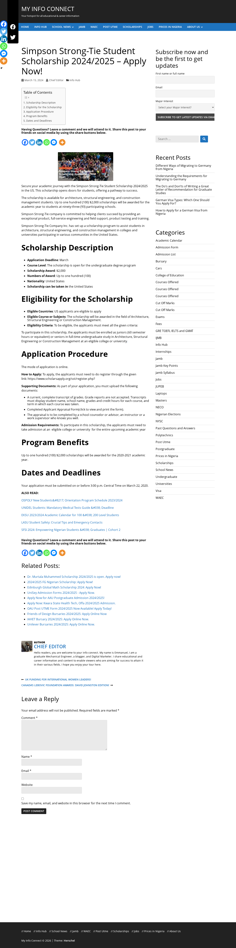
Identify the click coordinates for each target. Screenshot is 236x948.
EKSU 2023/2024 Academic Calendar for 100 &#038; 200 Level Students (70, 515)
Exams (160, 317)
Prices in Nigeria (170, 27)
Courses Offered (167, 282)
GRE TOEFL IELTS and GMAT (174, 331)
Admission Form (167, 247)
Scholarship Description (41, 102)
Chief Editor (56, 80)
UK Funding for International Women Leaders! (56, 679)
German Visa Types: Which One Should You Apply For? (182, 201)
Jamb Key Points (167, 366)
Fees (159, 324)
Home (25, 27)
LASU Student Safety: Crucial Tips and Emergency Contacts (62, 522)
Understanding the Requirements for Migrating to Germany (181, 177)
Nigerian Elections (168, 414)
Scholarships (132, 27)
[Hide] (1, 68)
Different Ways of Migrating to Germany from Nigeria (183, 167)
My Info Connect (47, 9)
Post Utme (110, 27)
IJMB (159, 338)
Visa (158, 491)
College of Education (170, 275)
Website (27, 785)
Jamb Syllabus (165, 373)
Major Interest (164, 101)
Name (26, 757)
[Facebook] (13, 27)
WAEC (94, 27)
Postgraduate (165, 449)
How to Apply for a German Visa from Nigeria (181, 212)
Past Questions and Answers (175, 428)
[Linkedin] (39, 140)
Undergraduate (166, 477)
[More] (62, 140)
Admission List (166, 254)
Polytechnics (164, 435)
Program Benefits (36, 116)
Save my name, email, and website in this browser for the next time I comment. (76, 803)
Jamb (82, 27)
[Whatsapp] (46, 140)
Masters (161, 400)
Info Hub (40, 27)
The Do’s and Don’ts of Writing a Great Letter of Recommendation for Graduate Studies (184, 189)
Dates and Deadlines (39, 120)
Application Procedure (40, 111)
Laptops (161, 393)
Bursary (161, 261)
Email (26, 771)
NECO (160, 407)
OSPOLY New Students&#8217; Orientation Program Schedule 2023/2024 (71, 500)
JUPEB (160, 386)
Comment (29, 718)
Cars (159, 268)
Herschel (69, 940)
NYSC (159, 421)
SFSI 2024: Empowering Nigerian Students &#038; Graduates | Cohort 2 (70, 530)
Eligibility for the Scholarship (44, 107)
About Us (193, 27)
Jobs (150, 27)
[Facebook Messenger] (54, 140)
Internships (163, 352)
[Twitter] (13, 37)
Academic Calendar (169, 240)
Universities (164, 484)
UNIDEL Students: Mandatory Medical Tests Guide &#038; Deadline (67, 508)
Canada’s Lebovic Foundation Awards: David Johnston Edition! (65, 685)
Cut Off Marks (165, 303)
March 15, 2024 (34, 80)
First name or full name (170, 73)
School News (61, 27)
